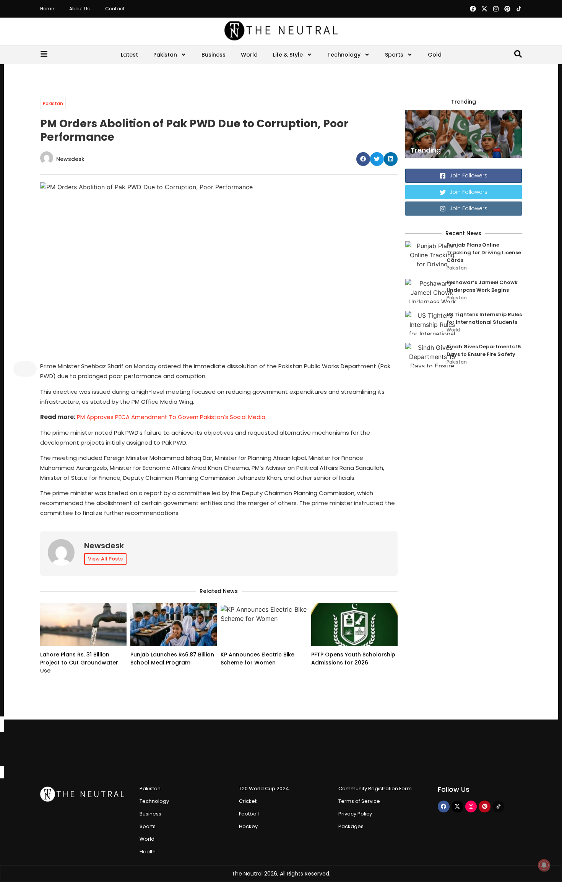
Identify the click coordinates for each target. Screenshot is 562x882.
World (249, 54)
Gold (435, 54)
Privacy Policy (355, 813)
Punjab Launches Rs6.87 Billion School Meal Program (172, 658)
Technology (344, 54)
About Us (79, 8)
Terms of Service (359, 801)
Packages (351, 826)
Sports (394, 54)
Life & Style (288, 54)
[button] (363, 159)
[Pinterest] (507, 9)
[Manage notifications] (544, 865)
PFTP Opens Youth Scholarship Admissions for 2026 (353, 658)
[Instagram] (496, 9)
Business (213, 54)
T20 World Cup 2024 (264, 788)
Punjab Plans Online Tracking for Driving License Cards (484, 252)
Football (249, 813)
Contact (115, 8)
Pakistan (165, 54)
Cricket (248, 801)
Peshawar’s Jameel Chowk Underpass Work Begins (482, 286)
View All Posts (105, 558)
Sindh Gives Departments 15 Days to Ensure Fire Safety (484, 350)
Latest (129, 54)
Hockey (248, 826)
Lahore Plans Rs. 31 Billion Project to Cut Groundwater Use (79, 662)
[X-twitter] (484, 9)
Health (148, 851)
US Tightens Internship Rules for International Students (484, 318)
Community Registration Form (375, 788)
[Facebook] (473, 9)
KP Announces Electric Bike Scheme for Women (257, 658)
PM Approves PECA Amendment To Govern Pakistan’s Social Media (171, 417)
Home (47, 8)
